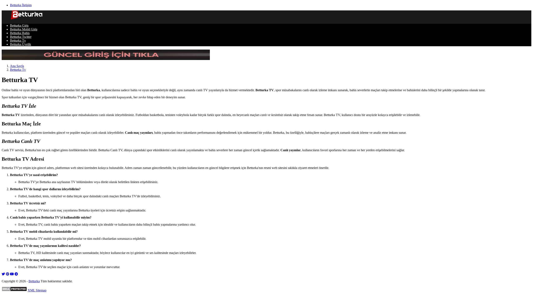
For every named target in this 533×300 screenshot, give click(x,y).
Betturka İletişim (21, 5)
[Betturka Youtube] (12, 274)
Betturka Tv (18, 40)
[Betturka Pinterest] (7, 274)
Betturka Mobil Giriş (23, 29)
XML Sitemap (37, 290)
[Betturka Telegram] (16, 274)
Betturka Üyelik (20, 44)
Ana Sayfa (17, 66)
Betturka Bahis (20, 33)
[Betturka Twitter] (3, 274)
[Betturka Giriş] (106, 59)
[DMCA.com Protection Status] (14, 290)
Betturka (34, 281)
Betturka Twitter (20, 37)
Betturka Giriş (19, 25)
